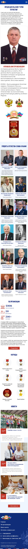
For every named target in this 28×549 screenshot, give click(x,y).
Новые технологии (12, 542)
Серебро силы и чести (14, 430)
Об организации (6, 524)
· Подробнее (14, 348)
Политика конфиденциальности (8, 545)
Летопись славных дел (8, 530)
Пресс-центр (5, 527)
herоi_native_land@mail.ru (10, 536)
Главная (3, 522)
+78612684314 (6, 533)
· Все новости (14, 506)
